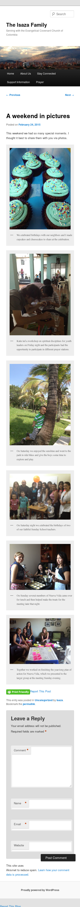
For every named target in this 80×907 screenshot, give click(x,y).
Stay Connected (46, 73)
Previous (13, 95)
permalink (29, 704)
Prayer (40, 82)
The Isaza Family (26, 24)
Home (10, 73)
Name (20, 803)
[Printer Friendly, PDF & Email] (18, 691)
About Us (25, 73)
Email (20, 824)
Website (19, 845)
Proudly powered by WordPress (40, 890)
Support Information (18, 82)
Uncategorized (43, 700)
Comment (21, 750)
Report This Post (40, 691)
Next (69, 95)
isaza (60, 700)
